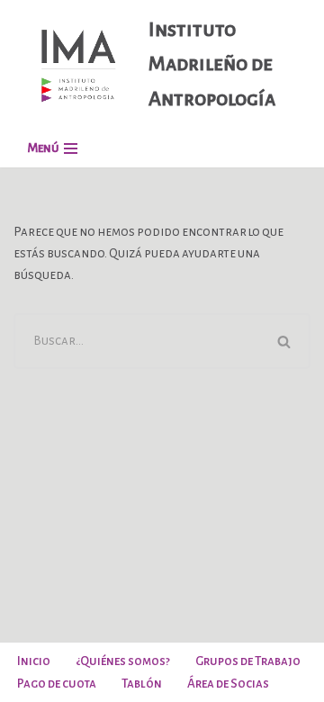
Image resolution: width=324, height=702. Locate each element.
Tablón (142, 683)
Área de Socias (228, 683)
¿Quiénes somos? (123, 661)
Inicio (33, 661)
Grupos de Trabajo (248, 661)
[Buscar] (285, 341)
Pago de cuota (56, 683)
